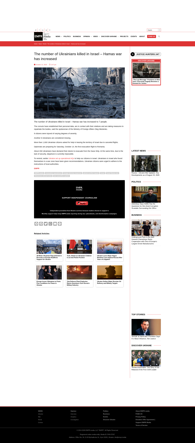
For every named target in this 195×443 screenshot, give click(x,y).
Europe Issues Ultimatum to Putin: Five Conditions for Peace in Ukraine (49, 283)
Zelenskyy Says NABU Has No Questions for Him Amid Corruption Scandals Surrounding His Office (145, 206)
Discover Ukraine (109, 36)
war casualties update (61, 176)
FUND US (151, 36)
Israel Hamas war (112, 173)
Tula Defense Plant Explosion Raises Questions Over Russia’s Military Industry (78, 283)
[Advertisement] (95, 14)
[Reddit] (36, 224)
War (39, 417)
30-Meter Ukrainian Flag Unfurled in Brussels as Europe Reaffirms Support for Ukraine (49, 257)
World (40, 419)
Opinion (86, 36)
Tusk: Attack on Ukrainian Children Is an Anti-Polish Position (79, 256)
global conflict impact (91, 173)
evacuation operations (53, 173)
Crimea (40, 422)
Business (77, 36)
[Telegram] (60, 224)
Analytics (73, 417)
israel (103, 173)
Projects (124, 36)
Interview (73, 414)
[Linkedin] (42, 30)
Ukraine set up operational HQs (61, 158)
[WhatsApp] (50, 224)
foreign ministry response (72, 173)
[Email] (55, 224)
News (58, 36)
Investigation (75, 419)
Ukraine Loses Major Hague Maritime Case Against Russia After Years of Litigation (109, 257)
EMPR (36, 168)
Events (134, 36)
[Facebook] (39, 30)
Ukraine (40, 414)
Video (95, 36)
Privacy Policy (141, 417)
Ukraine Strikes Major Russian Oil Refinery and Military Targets (109, 282)
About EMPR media (143, 411)
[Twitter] (35, 30)
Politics (67, 36)
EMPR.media (39, 173)
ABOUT (142, 36)
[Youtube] (46, 30)
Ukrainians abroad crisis (43, 176)
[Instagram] (49, 30)
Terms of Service (141, 425)
